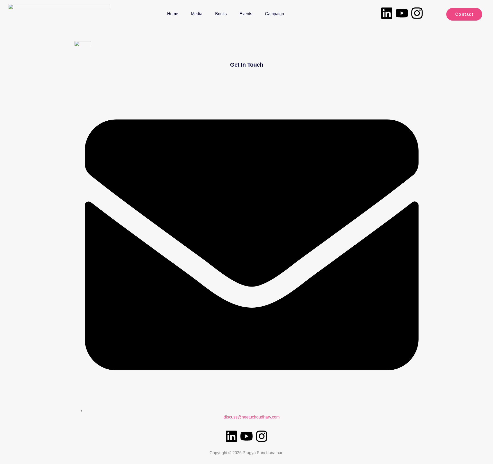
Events (246, 14)
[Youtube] (401, 13)
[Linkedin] (386, 13)
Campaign (274, 14)
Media (196, 14)
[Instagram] (417, 13)
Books (221, 14)
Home (172, 14)
